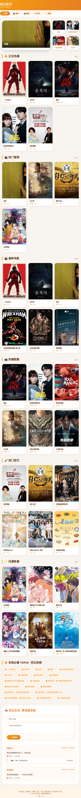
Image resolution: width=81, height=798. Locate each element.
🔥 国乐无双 (38, 675)
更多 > (77, 57)
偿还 (58, 32)
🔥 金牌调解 (23, 675)
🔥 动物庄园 (34, 681)
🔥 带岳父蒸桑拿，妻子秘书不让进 (18, 698)
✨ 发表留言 (14, 737)
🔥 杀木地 (25, 669)
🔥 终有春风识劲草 (44, 698)
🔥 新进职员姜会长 (66, 669)
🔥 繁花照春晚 (45, 686)
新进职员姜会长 (73, 32)
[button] (36, 796)
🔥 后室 (38, 669)
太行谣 (73, 48)
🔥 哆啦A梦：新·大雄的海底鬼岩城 (58, 681)
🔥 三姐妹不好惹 (63, 698)
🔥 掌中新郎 (29, 686)
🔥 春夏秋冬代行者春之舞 (14, 681)
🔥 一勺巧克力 (10, 669)
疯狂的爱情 (58, 48)
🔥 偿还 (50, 669)
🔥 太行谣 (8, 675)
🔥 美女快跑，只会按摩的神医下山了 (49, 692)
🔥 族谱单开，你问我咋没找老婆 (17, 692)
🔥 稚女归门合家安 (12, 686)
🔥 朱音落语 (53, 675)
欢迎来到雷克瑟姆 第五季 (15, 44)
